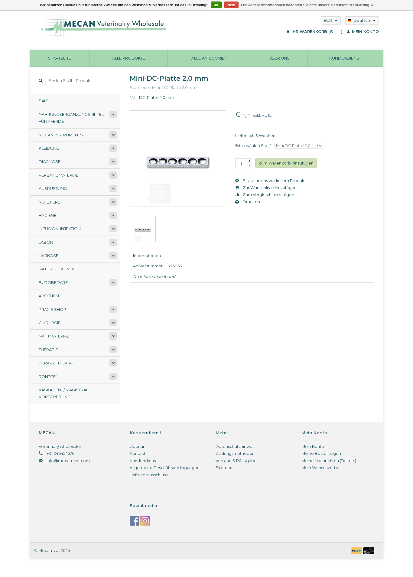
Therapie (48, 349)
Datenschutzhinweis (235, 446)
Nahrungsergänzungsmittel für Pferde (71, 118)
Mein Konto (365, 31)
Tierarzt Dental (56, 362)
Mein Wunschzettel (320, 467)
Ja (216, 5)
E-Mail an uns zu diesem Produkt (274, 180)
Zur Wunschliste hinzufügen (269, 187)
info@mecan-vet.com (68, 460)
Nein (231, 5)
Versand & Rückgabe (236, 460)
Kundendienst (345, 58)
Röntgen (49, 376)
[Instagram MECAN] (145, 521)
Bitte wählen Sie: (253, 145)
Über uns (279, 58)
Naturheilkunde (57, 268)
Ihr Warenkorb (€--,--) (317, 31)
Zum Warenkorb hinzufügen (286, 163)
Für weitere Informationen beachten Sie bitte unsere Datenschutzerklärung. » (307, 5)
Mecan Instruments (61, 134)
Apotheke (49, 295)
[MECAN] (141, 26)
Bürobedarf (53, 282)
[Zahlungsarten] (357, 550)
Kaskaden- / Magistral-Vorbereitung (64, 393)
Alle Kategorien (209, 58)
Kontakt (137, 453)
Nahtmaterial (54, 336)
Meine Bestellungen (321, 453)
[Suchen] (40, 80)
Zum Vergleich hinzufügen (268, 194)
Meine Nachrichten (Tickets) (328, 460)
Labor (46, 242)
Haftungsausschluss (148, 474)
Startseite (59, 58)
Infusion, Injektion (60, 228)
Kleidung (49, 148)
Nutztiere (49, 202)
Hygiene (47, 215)
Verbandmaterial (58, 175)
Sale (44, 100)
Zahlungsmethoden (235, 453)
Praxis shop (52, 309)
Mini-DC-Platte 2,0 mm (174, 87)
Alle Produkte (128, 58)
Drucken (251, 201)
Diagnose (49, 161)
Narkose (48, 255)
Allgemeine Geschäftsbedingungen (165, 467)
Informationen (147, 255)
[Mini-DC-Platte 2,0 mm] (178, 159)
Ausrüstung (53, 188)
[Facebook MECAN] (134, 521)
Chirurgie (49, 322)
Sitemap (224, 467)
